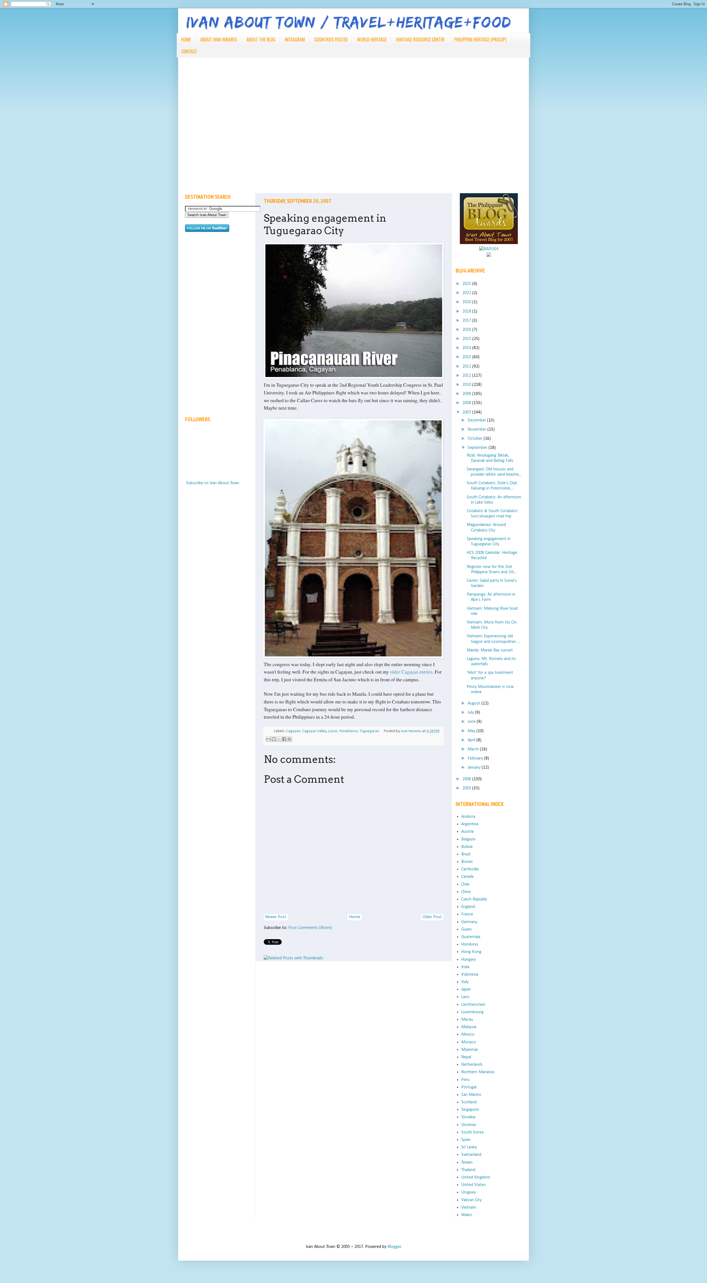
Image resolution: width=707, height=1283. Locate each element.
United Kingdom (475, 1177)
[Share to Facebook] (284, 739)
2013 (467, 357)
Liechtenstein (473, 1004)
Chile (465, 884)
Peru (465, 1080)
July (471, 712)
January (475, 767)
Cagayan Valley (314, 731)
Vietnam (468, 1207)
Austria (467, 831)
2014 (467, 348)
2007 (467, 412)
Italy (465, 982)
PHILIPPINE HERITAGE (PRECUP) (480, 39)
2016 (467, 330)
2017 (467, 320)
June (472, 721)
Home (354, 917)
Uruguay (468, 1192)
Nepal (466, 1057)
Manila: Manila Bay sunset (490, 650)
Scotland (469, 1102)
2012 (467, 366)
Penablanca (348, 731)
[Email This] (268, 739)
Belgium (468, 839)
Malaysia (468, 1027)
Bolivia (467, 847)
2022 (467, 293)
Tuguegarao (369, 731)
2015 (467, 339)
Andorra (468, 817)
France (467, 914)
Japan (466, 989)
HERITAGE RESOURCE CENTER (420, 39)
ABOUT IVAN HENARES (218, 39)
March (474, 749)
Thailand (468, 1170)
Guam (466, 929)
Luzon (332, 731)
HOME (186, 39)
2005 (467, 788)
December (477, 420)
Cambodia (470, 869)
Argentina (469, 824)
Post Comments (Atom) (310, 928)
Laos (465, 997)
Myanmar (469, 1050)
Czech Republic (474, 899)
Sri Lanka (469, 1147)
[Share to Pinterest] (289, 739)
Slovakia (468, 1117)
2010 (467, 385)
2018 (467, 311)
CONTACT (189, 51)
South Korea (472, 1132)
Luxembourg (472, 1012)
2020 (467, 302)
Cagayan (293, 731)
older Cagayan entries (411, 671)
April (472, 740)
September (478, 448)
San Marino (471, 1095)
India (465, 967)
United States (473, 1185)
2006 (467, 779)
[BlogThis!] (273, 739)
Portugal (468, 1087)
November (477, 429)
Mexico (467, 1034)
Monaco (468, 1042)
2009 (467, 394)
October (476, 438)
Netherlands (472, 1064)
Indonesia (469, 974)
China (466, 892)
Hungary (468, 959)
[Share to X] (279, 739)
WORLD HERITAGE (372, 39)
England (468, 907)
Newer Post (275, 917)
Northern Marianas (478, 1072)
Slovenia (468, 1125)
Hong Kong (471, 952)
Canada (467, 876)
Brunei (467, 862)
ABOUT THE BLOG (260, 39)
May (472, 731)
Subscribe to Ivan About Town (212, 483)
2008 (467, 403)
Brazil (465, 854)
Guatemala (470, 937)
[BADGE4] (488, 249)
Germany (469, 922)
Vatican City (471, 1200)
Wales (466, 1215)
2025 (467, 284)
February (476, 758)
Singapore (470, 1109)
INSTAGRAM (295, 39)
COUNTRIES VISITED (331, 39)
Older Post (432, 917)
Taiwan (467, 1162)
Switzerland (471, 1155)
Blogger (394, 1247)
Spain (466, 1140)
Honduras (469, 944)
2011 (467, 375)
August (474, 703)
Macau (467, 1019)
